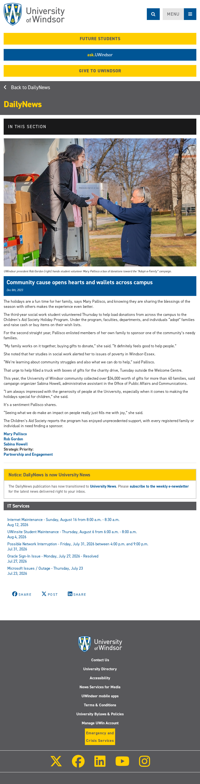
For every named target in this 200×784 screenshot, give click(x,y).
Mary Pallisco (15, 433)
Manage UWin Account (100, 723)
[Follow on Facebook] (78, 764)
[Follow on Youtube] (122, 764)
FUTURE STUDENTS (100, 39)
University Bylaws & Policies (100, 714)
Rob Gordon (13, 439)
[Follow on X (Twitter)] (56, 764)
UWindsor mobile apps (100, 696)
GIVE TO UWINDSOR (100, 71)
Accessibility (100, 677)
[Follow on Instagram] (145, 764)
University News (103, 486)
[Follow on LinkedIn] (100, 764)
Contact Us (100, 659)
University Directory (100, 668)
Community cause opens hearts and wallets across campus (80, 282)
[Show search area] (153, 14)
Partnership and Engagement (28, 454)
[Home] (34, 14)
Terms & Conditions (100, 705)
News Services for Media (100, 687)
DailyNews (39, 87)
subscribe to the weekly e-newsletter (159, 486)
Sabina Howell (16, 444)
